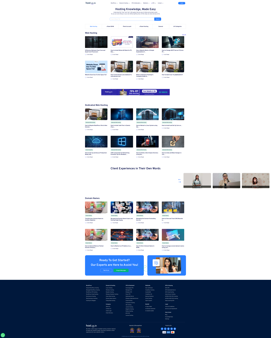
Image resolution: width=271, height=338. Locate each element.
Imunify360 (148, 292)
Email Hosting (148, 298)
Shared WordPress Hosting (92, 288)
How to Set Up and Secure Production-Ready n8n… (96, 153)
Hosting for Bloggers (91, 300)
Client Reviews (109, 313)
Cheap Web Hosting (110, 300)
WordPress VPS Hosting (91, 292)
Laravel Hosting (129, 315)
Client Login (109, 311)
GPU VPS (167, 288)
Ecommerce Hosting (91, 296)
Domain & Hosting (123, 3)
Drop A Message (121, 270)
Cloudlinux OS (148, 294)
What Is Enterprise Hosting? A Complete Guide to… (144, 75)
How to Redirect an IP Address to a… (121, 246)
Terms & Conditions (169, 306)
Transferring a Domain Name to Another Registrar (94, 219)
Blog (166, 314)
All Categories (177, 26)
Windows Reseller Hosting (112, 294)
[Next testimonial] (179, 182)
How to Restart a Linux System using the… (146, 126)
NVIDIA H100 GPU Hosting (171, 296)
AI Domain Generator (150, 308)
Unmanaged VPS (129, 288)
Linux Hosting (109, 288)
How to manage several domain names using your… (173, 246)
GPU (153, 3)
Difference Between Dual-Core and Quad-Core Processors (95, 51)
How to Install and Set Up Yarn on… (172, 125)
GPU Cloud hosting (169, 292)
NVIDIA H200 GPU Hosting (171, 298)
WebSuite (145, 3)
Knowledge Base (169, 317)
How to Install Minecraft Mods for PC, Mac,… (121, 51)
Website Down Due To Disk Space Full (95, 75)
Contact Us (108, 308)
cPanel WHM (110, 26)
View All (184, 35)
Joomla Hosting (129, 307)
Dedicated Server (130, 296)
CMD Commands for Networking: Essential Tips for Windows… (120, 153)
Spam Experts (148, 300)
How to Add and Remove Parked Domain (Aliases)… (94, 246)
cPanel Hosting (144, 26)
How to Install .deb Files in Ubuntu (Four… (120, 126)
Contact (160, 3)
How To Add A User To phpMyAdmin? (172, 75)
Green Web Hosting (110, 296)
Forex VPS (128, 294)
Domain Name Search (111, 298)
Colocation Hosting (130, 302)
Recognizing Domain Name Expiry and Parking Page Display (122, 219)
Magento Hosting (130, 309)
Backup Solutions (149, 296)
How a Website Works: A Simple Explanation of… (145, 51)
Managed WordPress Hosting (93, 290)
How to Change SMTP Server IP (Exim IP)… (172, 51)
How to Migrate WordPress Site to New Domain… (96, 126)
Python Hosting (129, 311)
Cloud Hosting (129, 300)
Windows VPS (129, 292)
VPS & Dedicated (136, 3)
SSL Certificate (149, 288)
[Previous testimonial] (179, 179)
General (160, 26)
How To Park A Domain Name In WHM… (145, 246)
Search (158, 19)
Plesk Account (127, 26)
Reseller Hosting (110, 292)
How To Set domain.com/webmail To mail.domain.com (121, 75)
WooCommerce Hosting (91, 298)
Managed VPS (129, 290)
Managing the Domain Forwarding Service (146, 219)
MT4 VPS (128, 313)
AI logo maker (148, 306)
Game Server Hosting (170, 294)
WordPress (113, 3)
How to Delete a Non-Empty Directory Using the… (147, 153)
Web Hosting (93, 26)
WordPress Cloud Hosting (92, 294)
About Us (108, 306)
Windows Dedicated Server (132, 298)
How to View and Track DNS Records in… (172, 219)
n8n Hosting (128, 305)
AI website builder (149, 311)
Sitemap (167, 319)
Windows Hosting (110, 290)
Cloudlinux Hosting (149, 290)
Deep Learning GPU (169, 300)
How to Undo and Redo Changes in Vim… (171, 153)
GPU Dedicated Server (170, 290)
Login (181, 3)
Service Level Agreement (171, 308)
